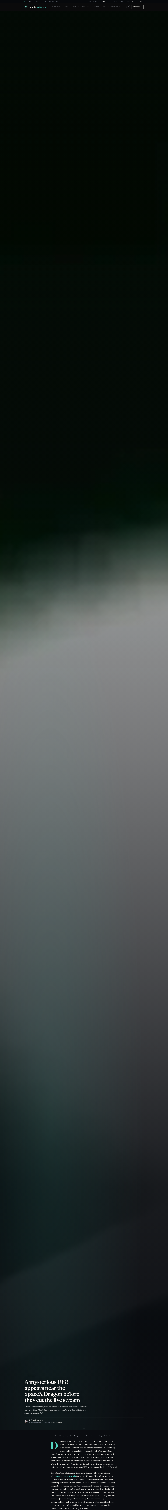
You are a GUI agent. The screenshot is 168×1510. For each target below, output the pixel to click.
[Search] (128, 7)
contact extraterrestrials (65, 1476)
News (103, 7)
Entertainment (114, 7)
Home (56, 1436)
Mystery (67, 7)
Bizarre (76, 7)
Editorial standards (56, 1422)
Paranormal (57, 7)
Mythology (86, 7)
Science (96, 7)
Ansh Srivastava (37, 1420)
